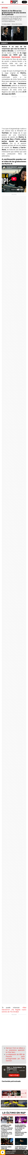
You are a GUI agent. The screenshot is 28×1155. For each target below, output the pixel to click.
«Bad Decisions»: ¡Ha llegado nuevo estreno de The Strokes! (14, 1010)
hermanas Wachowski (12, 57)
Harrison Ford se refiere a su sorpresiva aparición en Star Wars (15, 1050)
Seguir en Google (14, 1075)
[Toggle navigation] (2, 2)
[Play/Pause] (25, 1152)
